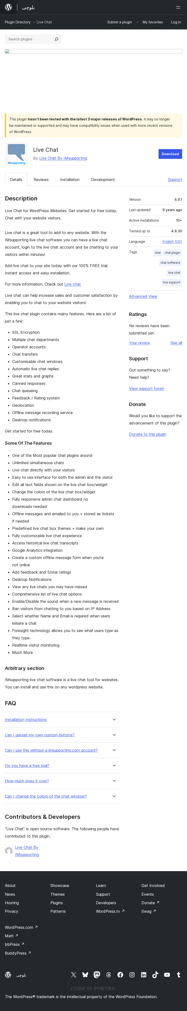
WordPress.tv (110, 911)
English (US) (172, 241)
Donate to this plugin (147, 434)
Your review (139, 342)
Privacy (11, 911)
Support (175, 179)
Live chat (72, 284)
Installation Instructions (26, 719)
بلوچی (21, 975)
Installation (70, 179)
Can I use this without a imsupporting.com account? (51, 750)
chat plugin (172, 252)
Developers (106, 902)
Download (170, 154)
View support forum (146, 388)
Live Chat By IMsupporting (63, 158)
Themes (57, 894)
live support (171, 282)
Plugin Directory (18, 22)
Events (147, 894)
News (10, 894)
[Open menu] (179, 7)
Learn (101, 885)
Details (16, 179)
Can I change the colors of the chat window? (46, 796)
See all (176, 342)
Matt (12, 935)
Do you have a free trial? (27, 765)
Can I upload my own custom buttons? (40, 735)
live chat (174, 272)
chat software (170, 262)
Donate (150, 902)
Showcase (59, 885)
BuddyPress (18, 953)
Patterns (58, 911)
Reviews (41, 179)
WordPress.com (21, 927)
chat (158, 252)
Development (103, 179)
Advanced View (143, 296)
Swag (148, 911)
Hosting (12, 902)
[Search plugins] (56, 39)
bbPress (15, 944)
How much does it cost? (27, 781)
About (10, 885)
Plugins (56, 902)
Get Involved (153, 885)
